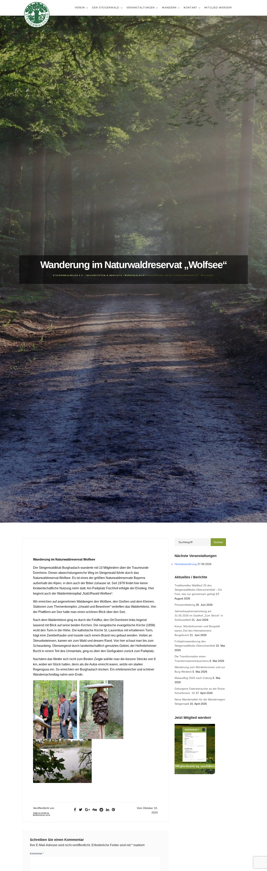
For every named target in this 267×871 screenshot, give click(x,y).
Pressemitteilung (185, 604)
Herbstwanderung (186, 564)
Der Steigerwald (106, 7)
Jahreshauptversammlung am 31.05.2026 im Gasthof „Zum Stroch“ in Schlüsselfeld (199, 616)
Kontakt (191, 7)
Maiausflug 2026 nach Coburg (193, 677)
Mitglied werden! (218, 7)
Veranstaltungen (140, 7)
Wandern (169, 7)
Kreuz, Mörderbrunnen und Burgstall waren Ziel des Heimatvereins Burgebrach (197, 631)
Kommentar (37, 853)
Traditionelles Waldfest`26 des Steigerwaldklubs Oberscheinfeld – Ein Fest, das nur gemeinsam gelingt (198, 590)
